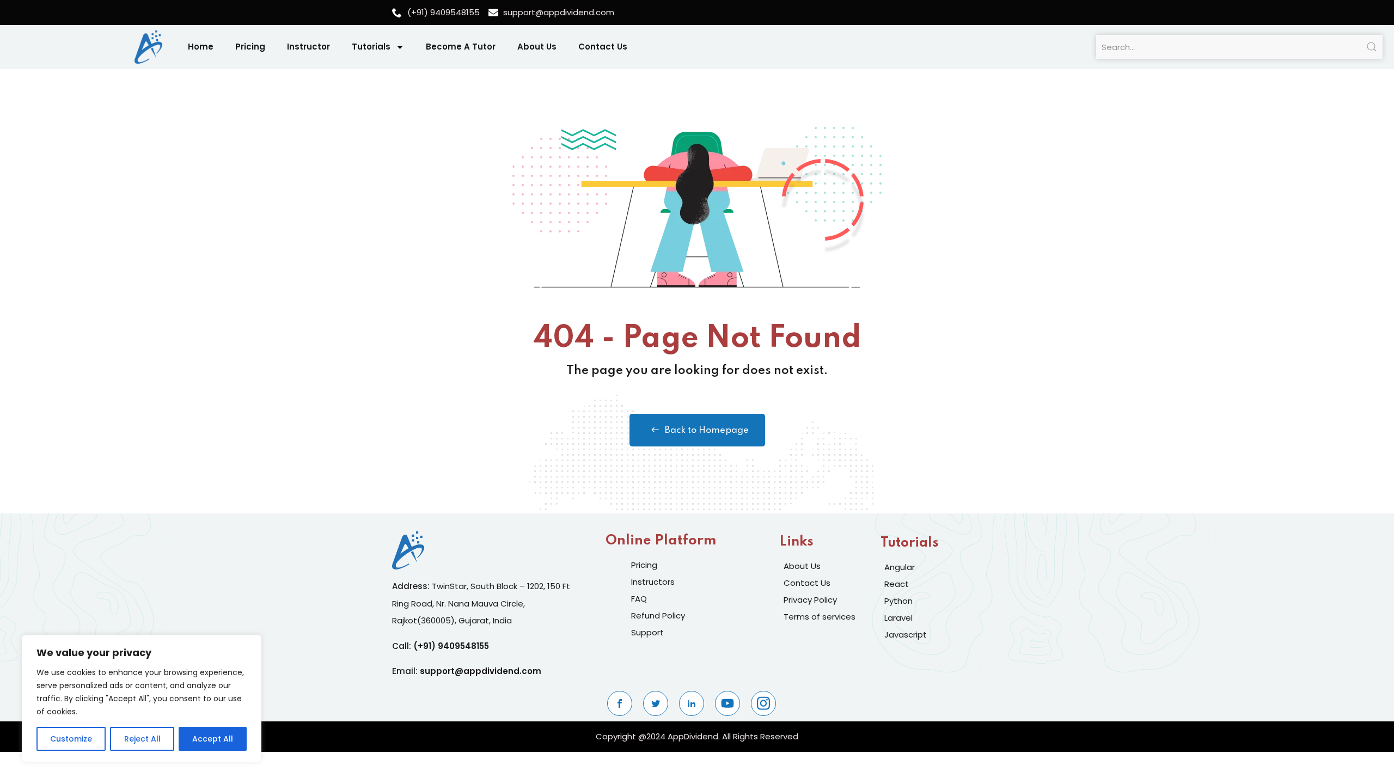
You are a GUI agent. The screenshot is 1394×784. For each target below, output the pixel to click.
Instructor (308, 46)
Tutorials (371, 46)
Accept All (212, 738)
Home (200, 46)
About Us (537, 46)
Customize (71, 738)
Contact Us (602, 46)
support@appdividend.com (480, 671)
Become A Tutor (461, 46)
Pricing (250, 46)
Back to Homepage (707, 430)
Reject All (142, 738)
